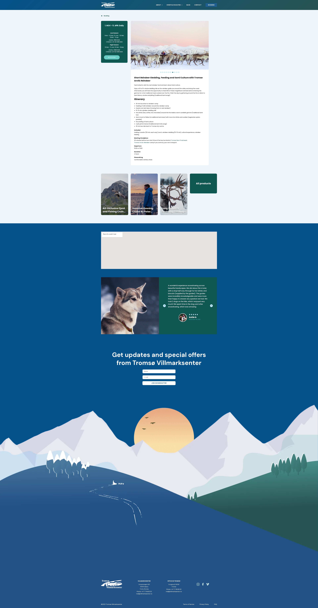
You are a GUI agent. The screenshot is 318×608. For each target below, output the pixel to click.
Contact (197, 5)
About (158, 5)
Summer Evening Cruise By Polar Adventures (142, 211)
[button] (160, 72)
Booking (211, 5)
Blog (188, 5)
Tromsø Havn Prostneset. (179, 140)
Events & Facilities (174, 5)
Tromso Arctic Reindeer (142, 143)
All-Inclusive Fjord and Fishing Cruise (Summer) (114, 211)
